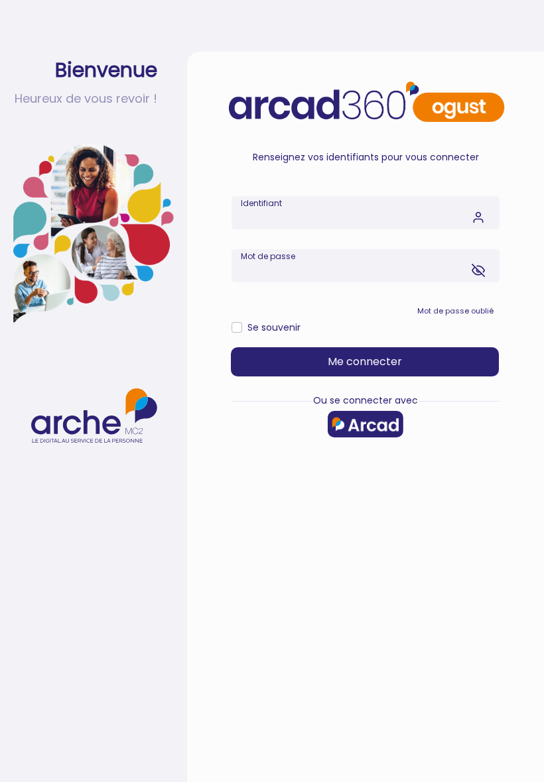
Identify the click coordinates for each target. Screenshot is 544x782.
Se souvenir (274, 327)
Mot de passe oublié (455, 311)
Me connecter (365, 361)
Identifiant (261, 203)
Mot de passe (268, 256)
